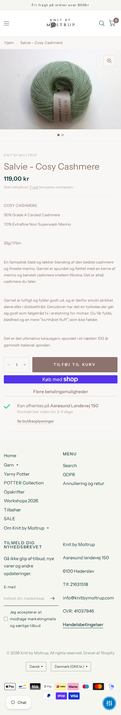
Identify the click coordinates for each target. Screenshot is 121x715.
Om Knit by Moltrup (24, 528)
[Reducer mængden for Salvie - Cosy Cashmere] (8, 364)
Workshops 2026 (21, 500)
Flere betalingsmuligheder (60, 391)
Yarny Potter (17, 474)
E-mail (10, 586)
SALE (9, 518)
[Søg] (102, 23)
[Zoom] (109, 61)
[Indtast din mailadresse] (52, 598)
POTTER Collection (24, 483)
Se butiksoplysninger (35, 421)
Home (10, 455)
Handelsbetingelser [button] (83, 624)
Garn (9, 465)
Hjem (9, 42)
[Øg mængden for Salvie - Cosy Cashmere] (24, 364)
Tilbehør (12, 510)
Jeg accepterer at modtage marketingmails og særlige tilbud (33, 619)
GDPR (69, 474)
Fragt (34, 187)
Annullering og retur (83, 483)
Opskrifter (14, 492)
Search (70, 465)
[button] (109, 703)
